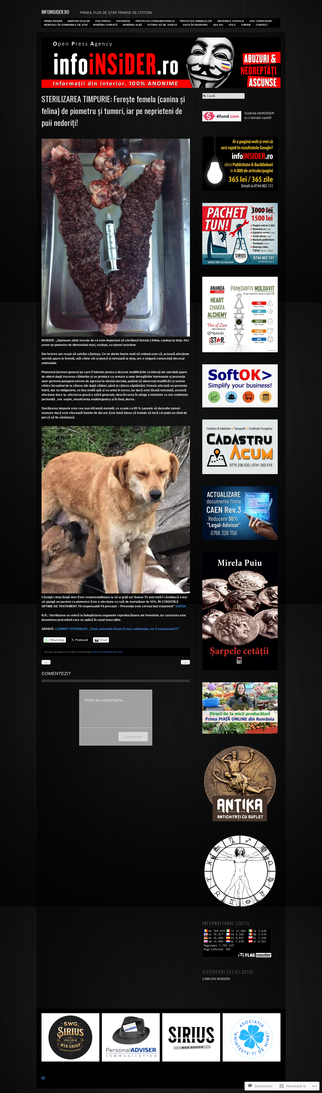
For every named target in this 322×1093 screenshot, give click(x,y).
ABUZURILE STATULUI (230, 21)
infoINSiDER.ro (55, 11)
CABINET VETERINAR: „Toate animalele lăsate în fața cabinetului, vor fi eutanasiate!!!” (117, 629)
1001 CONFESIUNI (260, 21)
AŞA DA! (218, 24)
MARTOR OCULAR (79, 21)
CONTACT (262, 24)
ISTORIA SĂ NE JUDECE (162, 24)
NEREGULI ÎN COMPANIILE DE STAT (66, 24)
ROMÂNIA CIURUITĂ (105, 24)
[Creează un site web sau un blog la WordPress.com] (43, 1078)
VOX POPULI (103, 21)
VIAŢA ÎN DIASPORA (195, 24)
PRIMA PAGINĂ (53, 21)
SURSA (180, 606)
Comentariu (133, 736)
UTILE (232, 24)
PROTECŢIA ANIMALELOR (196, 21)
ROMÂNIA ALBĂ (132, 24)
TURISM (246, 24)
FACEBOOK (123, 21)
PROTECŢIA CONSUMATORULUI (155, 21)
